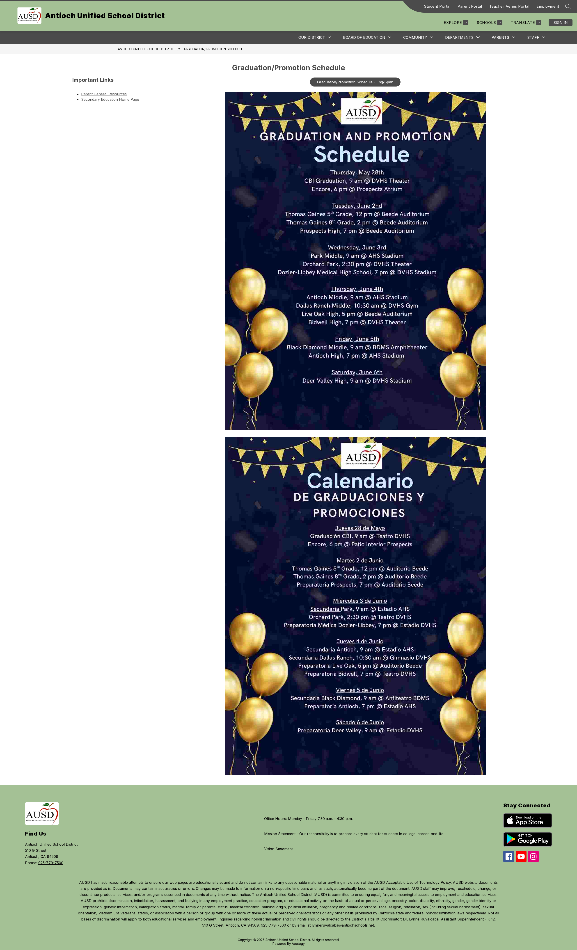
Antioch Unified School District (146, 49)
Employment (547, 6)
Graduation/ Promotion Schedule (213, 49)
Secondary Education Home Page (110, 99)
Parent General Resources (104, 94)
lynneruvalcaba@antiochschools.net (343, 925)
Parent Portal (470, 6)
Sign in (560, 22)
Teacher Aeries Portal (509, 6)
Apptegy (298, 943)
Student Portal (437, 6)
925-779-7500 (50, 863)
